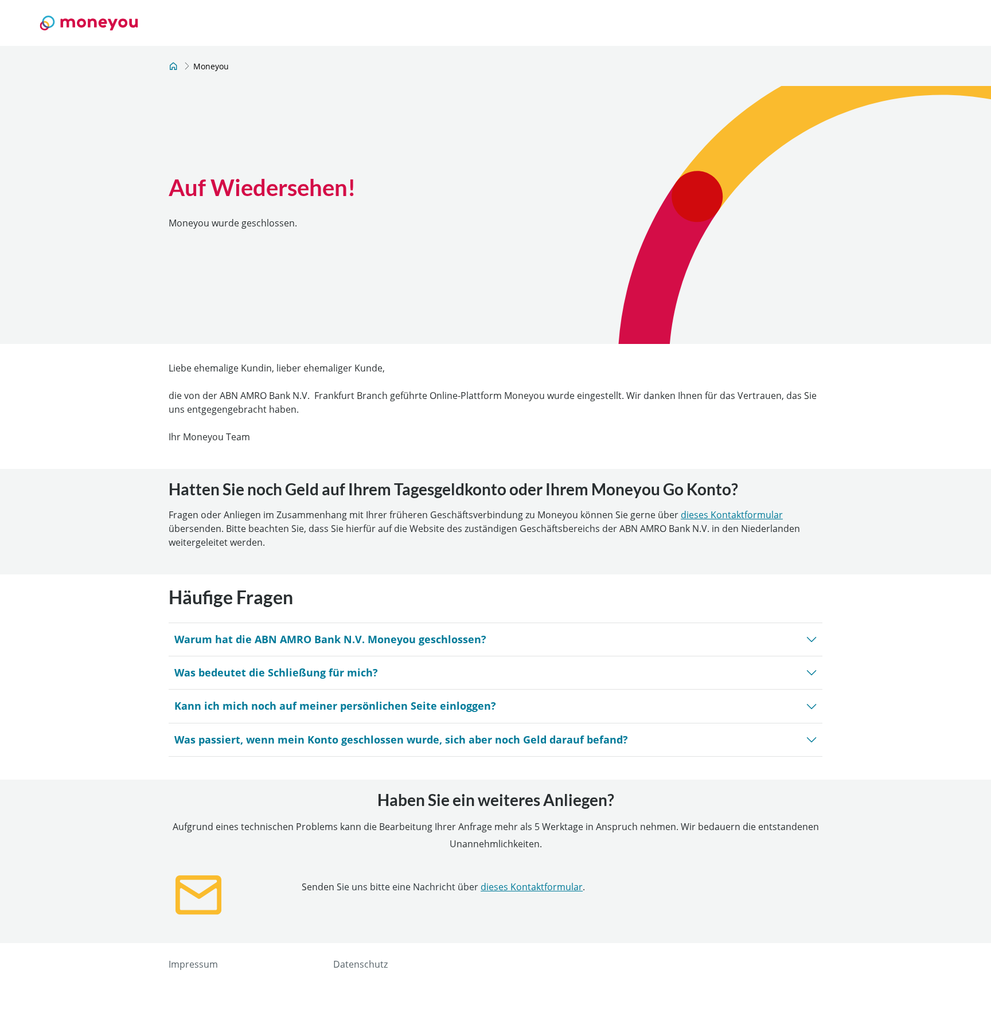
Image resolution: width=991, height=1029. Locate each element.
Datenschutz (360, 964)
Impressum (193, 964)
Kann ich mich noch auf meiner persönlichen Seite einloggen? (335, 706)
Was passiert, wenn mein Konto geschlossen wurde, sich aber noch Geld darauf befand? (401, 739)
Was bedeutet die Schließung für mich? (276, 672)
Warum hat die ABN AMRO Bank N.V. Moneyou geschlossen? (330, 639)
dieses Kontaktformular (732, 514)
